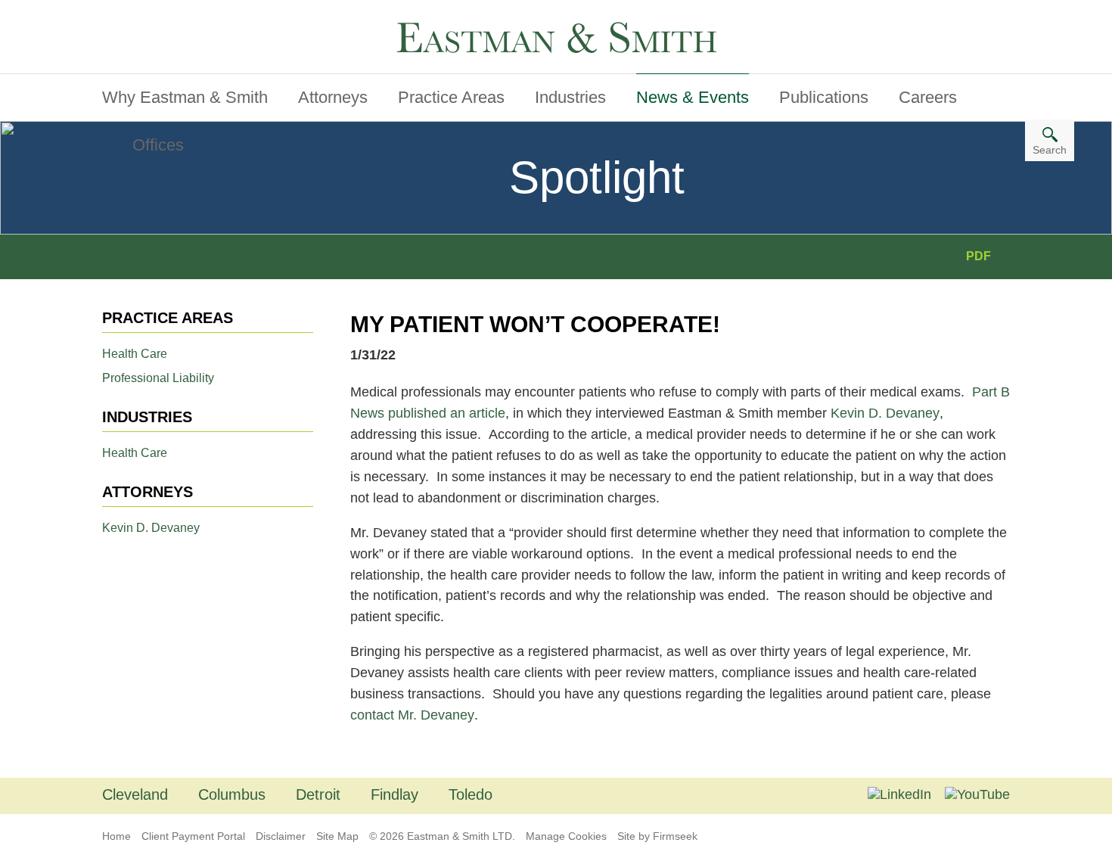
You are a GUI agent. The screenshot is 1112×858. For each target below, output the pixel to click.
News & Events (692, 97)
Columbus (232, 794)
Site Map (337, 836)
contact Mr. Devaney (412, 715)
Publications (823, 97)
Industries (570, 97)
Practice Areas (451, 97)
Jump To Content (164, 17)
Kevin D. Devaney (151, 527)
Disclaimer (281, 836)
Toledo (470, 794)
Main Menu (147, 17)
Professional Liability (158, 377)
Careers (928, 97)
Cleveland (135, 794)
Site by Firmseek (657, 836)
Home (116, 836)
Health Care (134, 353)
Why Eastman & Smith (185, 97)
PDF (978, 256)
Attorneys (333, 97)
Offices (158, 144)
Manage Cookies (566, 836)
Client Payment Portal (193, 836)
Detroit (318, 794)
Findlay (394, 794)
